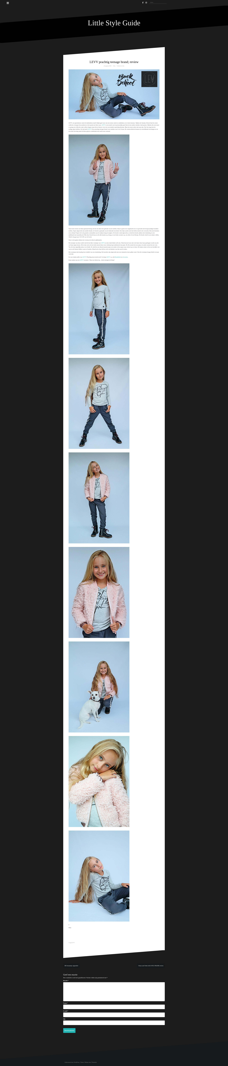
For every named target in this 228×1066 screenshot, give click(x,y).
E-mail (65, 1011)
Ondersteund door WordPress (72, 1062)
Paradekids (118, 257)
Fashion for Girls (120, 66)
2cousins (125, 257)
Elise (114, 66)
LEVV (103, 125)
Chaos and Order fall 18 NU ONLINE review (150, 965)
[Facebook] (143, 2)
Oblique (86, 1062)
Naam (65, 1003)
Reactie (66, 980)
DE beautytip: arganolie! (71, 965)
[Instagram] (146, 2)
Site (64, 1019)
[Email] (140, 2)
